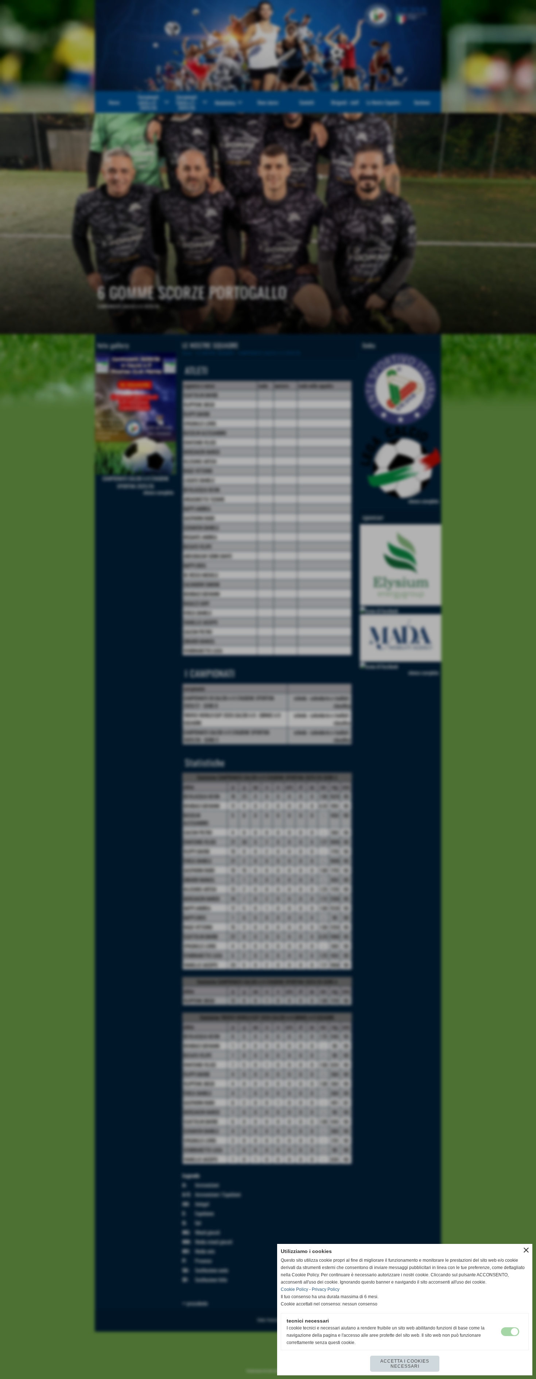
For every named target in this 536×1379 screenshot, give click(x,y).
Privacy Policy (325, 1289)
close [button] (526, 1250)
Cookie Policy (294, 1289)
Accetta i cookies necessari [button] (404, 1364)
